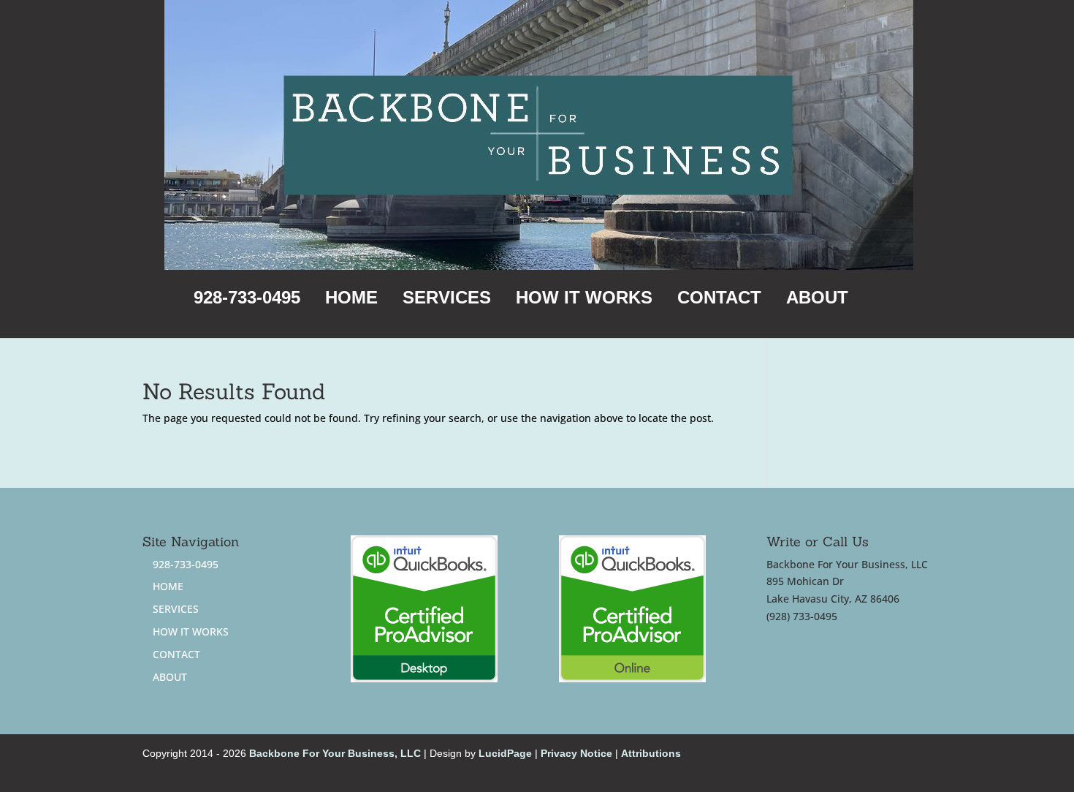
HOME (351, 300)
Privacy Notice (576, 753)
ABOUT (817, 300)
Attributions (651, 753)
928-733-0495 (247, 300)
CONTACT (719, 300)
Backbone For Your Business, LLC (335, 753)
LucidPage (505, 753)
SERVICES (447, 300)
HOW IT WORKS (584, 300)
